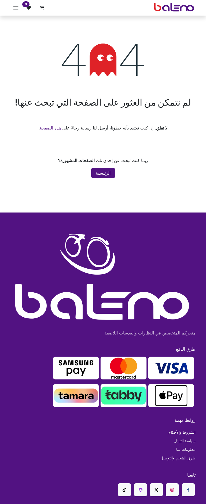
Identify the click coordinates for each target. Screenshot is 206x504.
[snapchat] (140, 489)
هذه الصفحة (50, 128)
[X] (156, 489)
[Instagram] (172, 489)
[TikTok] (124, 489)
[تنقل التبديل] (15, 7)
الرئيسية (103, 173)
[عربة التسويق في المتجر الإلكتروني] (41, 7)
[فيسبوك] (188, 489)
